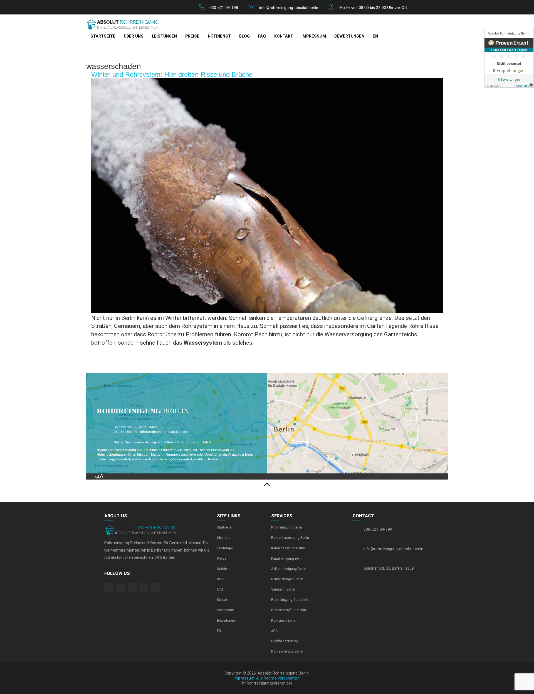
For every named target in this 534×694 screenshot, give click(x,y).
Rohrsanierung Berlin (287, 651)
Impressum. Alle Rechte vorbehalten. (267, 678)
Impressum (313, 36)
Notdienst (219, 36)
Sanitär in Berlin (283, 589)
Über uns (134, 36)
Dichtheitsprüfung (284, 641)
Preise (192, 36)
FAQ (262, 36)
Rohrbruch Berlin (283, 621)
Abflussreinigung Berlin (288, 569)
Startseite (102, 36)
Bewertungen (349, 36)
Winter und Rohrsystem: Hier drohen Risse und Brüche (172, 74)
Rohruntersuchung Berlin (290, 538)
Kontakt (283, 36)
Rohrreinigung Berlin (286, 527)
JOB (274, 631)
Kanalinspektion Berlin (288, 548)
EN (375, 36)
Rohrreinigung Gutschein (290, 600)
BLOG (244, 36)
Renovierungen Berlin (287, 579)
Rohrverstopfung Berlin (288, 610)
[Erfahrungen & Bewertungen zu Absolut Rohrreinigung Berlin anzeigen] (509, 58)
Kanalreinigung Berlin (287, 558)
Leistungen (164, 36)
